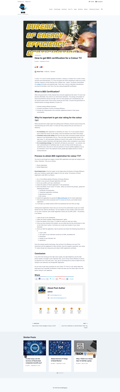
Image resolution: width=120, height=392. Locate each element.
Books (86, 9)
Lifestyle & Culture (94, 9)
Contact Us (21, 1)
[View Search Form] (102, 9)
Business (64, 9)
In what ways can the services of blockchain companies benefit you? (34, 361)
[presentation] (34, 347)
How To (70, 9)
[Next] (94, 356)
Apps (75, 9)
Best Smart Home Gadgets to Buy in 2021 (44, 325)
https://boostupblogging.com (58, 298)
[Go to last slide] (26, 356)
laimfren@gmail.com (56, 295)
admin (37, 61)
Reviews (80, 9)
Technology (57, 9)
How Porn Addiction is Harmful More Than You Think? (75, 325)
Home (50, 9)
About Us (28, 1)
